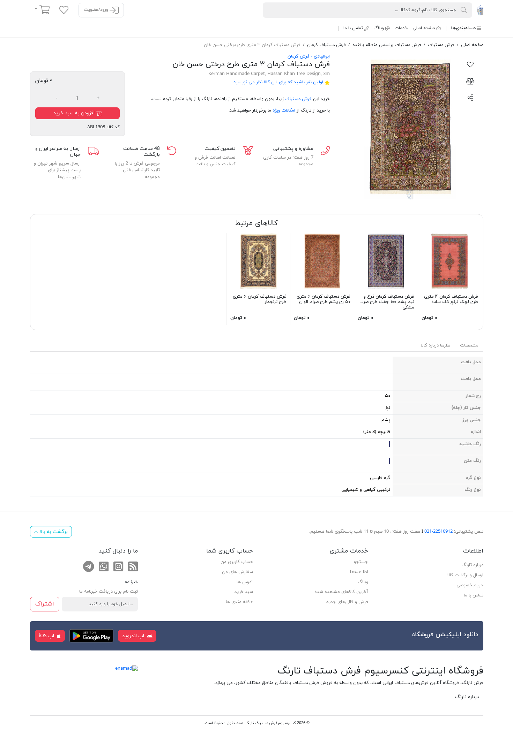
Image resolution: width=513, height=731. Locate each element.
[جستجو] (463, 9)
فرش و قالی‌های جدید (347, 602)
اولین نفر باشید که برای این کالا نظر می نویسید (278, 82)
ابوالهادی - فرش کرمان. (308, 56)
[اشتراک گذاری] (470, 97)
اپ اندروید (134, 636)
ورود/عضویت (97, 10)
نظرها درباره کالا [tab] (435, 345)
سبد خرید (244, 592)
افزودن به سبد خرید (74, 113)
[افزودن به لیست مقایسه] (470, 81)
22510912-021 (438, 531)
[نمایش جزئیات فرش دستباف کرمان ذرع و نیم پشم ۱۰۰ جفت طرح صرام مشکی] (386, 261)
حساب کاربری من (237, 562)
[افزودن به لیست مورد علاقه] (470, 64)
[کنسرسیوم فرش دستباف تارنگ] (480, 10)
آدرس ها (245, 582)
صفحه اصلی (423, 28)
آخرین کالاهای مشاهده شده (341, 592)
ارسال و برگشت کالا (465, 575)
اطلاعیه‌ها (359, 572)
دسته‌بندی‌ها (463, 28)
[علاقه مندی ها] (63, 10)
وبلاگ (378, 28)
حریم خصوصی (469, 585)
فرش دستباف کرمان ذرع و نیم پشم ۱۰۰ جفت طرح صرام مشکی (386, 302)
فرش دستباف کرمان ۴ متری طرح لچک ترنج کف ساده (451, 299)
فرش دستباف (298, 99)
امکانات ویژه (284, 110)
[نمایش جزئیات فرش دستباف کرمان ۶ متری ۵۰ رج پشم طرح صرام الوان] (322, 261)
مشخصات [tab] (469, 345)
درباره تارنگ (472, 565)
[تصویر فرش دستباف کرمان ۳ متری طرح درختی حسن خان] (410, 126)
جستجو (361, 562)
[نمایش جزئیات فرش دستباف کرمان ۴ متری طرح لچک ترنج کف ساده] (450, 261)
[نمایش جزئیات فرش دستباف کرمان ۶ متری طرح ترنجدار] (258, 261)
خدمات (401, 28)
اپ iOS (47, 636)
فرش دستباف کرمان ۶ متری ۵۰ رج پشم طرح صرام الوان (323, 299)
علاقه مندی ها (239, 602)
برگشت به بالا (53, 531)
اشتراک (44, 604)
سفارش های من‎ (237, 572)
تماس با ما (353, 28)
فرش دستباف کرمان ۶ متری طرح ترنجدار (260, 299)
